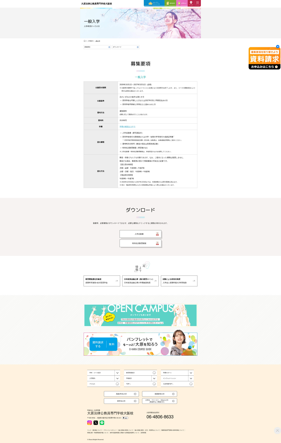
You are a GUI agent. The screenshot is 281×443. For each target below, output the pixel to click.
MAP (126, 418)
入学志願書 (139, 234)
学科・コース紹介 (95, 373)
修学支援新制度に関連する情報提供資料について (124, 432)
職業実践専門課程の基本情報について (172, 430)
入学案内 (90, 41)
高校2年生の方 (121, 394)
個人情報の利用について (125, 430)
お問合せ (183, 3)
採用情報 (143, 432)
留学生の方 (121, 401)
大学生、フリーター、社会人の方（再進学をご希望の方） (156, 401)
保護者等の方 (160, 394)
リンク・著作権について (94, 430)
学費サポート (167, 373)
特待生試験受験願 (139, 243)
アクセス (191, 4)
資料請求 (172, 3)
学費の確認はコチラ (127, 127)
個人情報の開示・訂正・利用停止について (147, 430)
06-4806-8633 (160, 416)
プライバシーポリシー (110, 430)
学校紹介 (129, 378)
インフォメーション (169, 378)
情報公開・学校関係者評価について (97, 432)
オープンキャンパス (156, 3)
